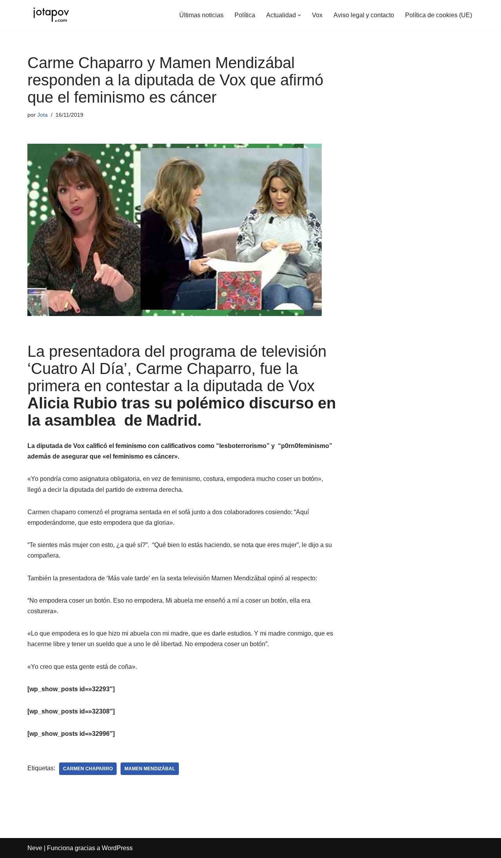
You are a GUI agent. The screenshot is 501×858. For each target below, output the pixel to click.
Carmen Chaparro (88, 768)
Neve (34, 848)
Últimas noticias (201, 15)
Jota (42, 115)
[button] (299, 15)
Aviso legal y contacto (363, 15)
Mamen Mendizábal (149, 768)
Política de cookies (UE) (438, 15)
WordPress (117, 848)
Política (244, 15)
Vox (317, 15)
